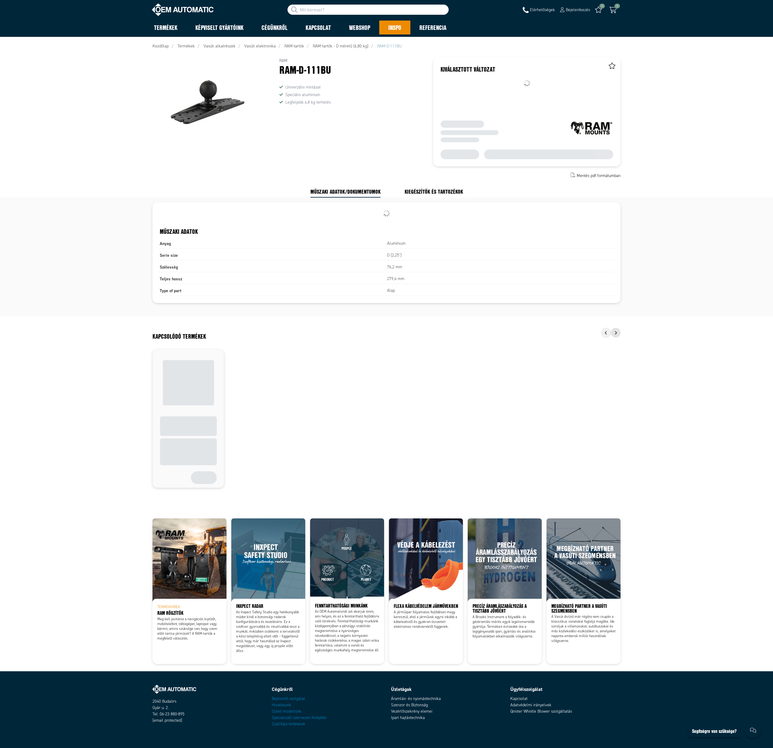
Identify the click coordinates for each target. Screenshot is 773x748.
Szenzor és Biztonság (409, 705)
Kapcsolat (519, 698)
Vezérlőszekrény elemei (411, 711)
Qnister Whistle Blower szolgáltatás (541, 711)
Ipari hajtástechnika (408, 717)
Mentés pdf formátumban (599, 175)
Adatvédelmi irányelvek (530, 705)
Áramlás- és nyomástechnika (416, 698)
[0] (613, 10)
